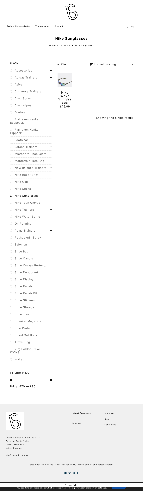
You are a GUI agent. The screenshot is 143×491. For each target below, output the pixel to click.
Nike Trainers (24, 209)
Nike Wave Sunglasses (65, 98)
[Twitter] (69, 473)
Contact (58, 26)
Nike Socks (23, 188)
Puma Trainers (25, 230)
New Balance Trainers (30, 168)
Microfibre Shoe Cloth (31, 154)
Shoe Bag (21, 251)
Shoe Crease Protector (31, 265)
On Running (23, 223)
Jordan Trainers (26, 147)
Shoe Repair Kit (26, 293)
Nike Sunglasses (27, 195)
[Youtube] (65, 473)
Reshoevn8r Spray (28, 237)
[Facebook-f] (78, 473)
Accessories (23, 70)
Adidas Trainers (26, 77)
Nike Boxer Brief (26, 174)
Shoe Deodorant (26, 272)
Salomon (21, 244)
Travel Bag (22, 342)
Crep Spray (23, 98)
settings (102, 488)
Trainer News (42, 26)
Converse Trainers (28, 91)
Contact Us (110, 424)
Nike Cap (21, 181)
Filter (64, 64)
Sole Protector (25, 328)
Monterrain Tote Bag (29, 161)
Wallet (19, 359)
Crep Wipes (23, 105)
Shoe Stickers (25, 300)
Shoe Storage (24, 307)
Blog (106, 419)
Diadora (20, 112)
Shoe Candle (24, 258)
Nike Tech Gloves (27, 202)
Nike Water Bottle (27, 216)
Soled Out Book (26, 335)
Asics (18, 84)
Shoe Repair (23, 286)
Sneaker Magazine (28, 321)
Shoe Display (24, 279)
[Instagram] (73, 473)
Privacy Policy (72, 485)
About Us (109, 413)
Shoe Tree (22, 314)
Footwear (21, 140)
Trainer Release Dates (18, 26)
